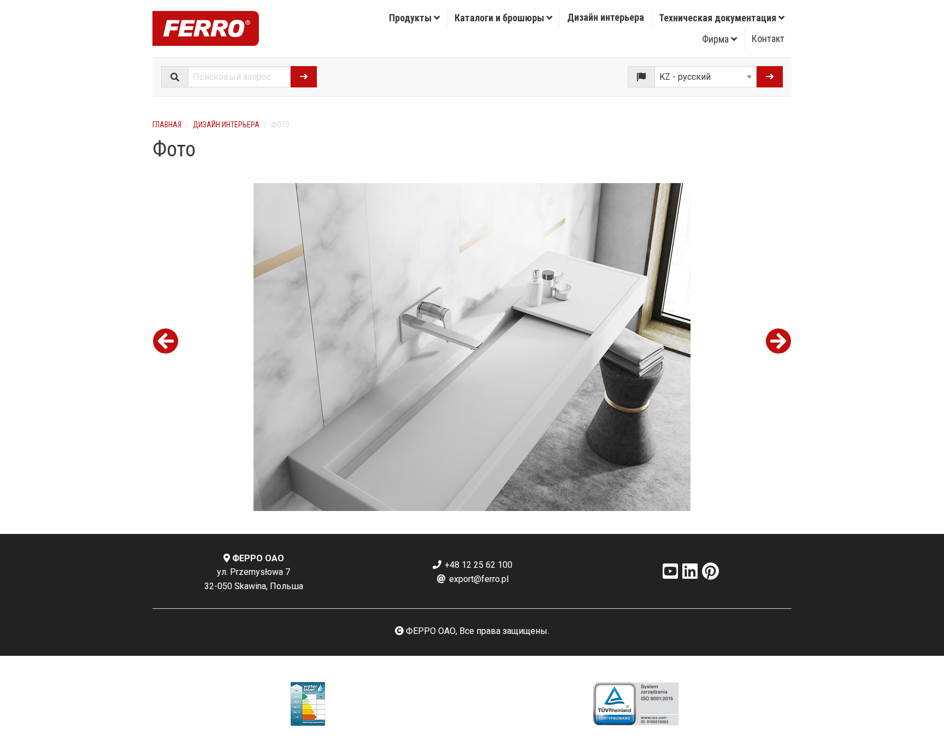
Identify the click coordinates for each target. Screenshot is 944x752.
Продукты (411, 18)
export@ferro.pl (478, 579)
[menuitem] (414, 18)
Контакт (768, 38)
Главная (166, 124)
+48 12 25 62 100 (477, 565)
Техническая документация (718, 18)
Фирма (716, 39)
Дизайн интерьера (605, 17)
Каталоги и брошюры (500, 18)
